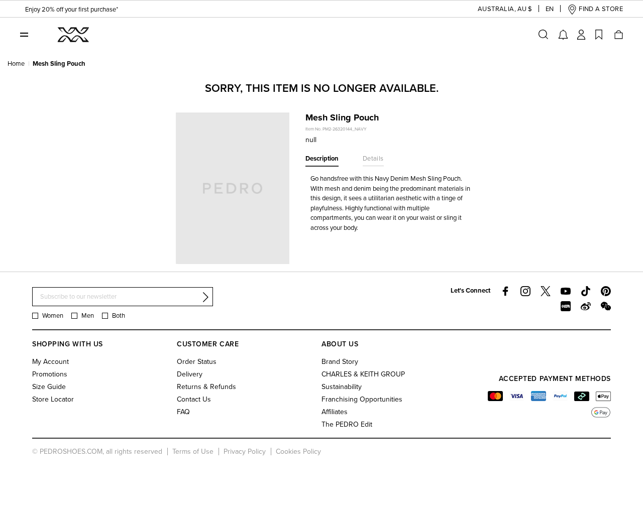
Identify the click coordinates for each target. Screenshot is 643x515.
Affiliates (335, 412)
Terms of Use (192, 451)
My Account (50, 361)
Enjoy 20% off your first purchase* (71, 10)
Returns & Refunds (206, 386)
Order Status (197, 361)
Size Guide (49, 386)
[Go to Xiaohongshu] (566, 306)
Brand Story (340, 361)
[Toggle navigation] (24, 34)
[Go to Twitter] (546, 291)
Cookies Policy (298, 451)
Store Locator (53, 399)
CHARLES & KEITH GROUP (363, 374)
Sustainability (342, 386)
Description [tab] (322, 159)
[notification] (563, 34)
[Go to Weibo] (586, 306)
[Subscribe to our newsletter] (205, 297)
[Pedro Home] (72, 34)
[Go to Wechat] (606, 306)
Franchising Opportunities (362, 399)
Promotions (49, 374)
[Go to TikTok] (586, 291)
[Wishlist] (599, 35)
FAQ (183, 412)
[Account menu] (581, 35)
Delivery (189, 374)
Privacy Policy (245, 451)
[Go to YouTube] (566, 291)
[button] (497, 9)
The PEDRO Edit (347, 424)
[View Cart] (618, 35)
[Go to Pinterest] (606, 291)
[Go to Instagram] (525, 291)
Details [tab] (373, 159)
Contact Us (194, 399)
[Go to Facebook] (505, 291)
